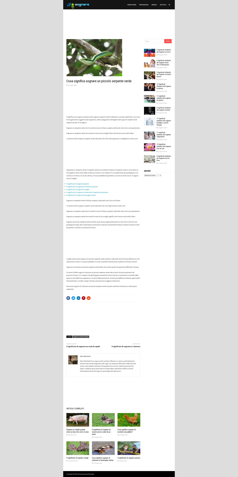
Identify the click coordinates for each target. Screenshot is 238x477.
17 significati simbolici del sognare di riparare (164, 98)
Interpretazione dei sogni (86, 474)
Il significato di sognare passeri (129, 458)
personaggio (143, 5)
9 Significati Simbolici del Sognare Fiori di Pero (164, 158)
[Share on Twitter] (73, 298)
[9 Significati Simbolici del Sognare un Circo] (149, 50)
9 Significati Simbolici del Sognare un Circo (164, 51)
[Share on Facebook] (68, 298)
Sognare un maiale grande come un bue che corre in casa (77, 430)
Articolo (163, 5)
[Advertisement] (119, 22)
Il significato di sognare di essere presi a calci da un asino (101, 431)
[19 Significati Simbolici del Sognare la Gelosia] (149, 84)
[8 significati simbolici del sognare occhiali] (149, 108)
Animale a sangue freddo (81, 337)
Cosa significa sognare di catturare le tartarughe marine (103, 459)
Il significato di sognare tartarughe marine (81, 195)
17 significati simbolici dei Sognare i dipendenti (164, 134)
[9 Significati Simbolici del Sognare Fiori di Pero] (149, 156)
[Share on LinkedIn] (78, 298)
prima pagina (131, 5)
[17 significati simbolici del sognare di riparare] (149, 96)
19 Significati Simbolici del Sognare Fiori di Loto (164, 146)
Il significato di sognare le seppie (77, 189)
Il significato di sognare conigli (77, 458)
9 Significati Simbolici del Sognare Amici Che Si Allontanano (164, 62)
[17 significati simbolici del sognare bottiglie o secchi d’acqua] (149, 119)
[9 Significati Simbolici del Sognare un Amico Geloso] (149, 73)
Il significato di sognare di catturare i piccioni (82, 187)
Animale (154, 5)
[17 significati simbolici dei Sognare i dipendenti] (149, 133)
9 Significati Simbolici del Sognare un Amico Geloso (164, 74)
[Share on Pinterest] (83, 298)
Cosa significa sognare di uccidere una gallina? (127, 430)
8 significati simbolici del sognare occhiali (164, 109)
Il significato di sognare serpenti (77, 184)
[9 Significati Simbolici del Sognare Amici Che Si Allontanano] (149, 61)
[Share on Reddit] (89, 298)
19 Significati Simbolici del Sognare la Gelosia (164, 86)
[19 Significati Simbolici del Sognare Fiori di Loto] (149, 144)
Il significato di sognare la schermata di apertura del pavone (87, 192)
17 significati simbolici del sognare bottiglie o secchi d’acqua (164, 121)
